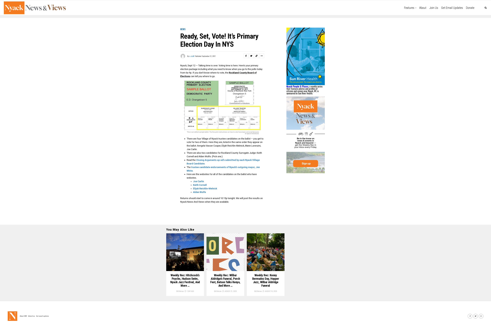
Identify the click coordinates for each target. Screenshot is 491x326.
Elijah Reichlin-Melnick (205, 188)
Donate (470, 8)
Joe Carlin (198, 181)
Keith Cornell (200, 185)
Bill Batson (180, 291)
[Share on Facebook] (246, 56)
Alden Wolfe (199, 192)
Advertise (31, 316)
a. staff (191, 56)
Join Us (433, 8)
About (422, 8)
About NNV (23, 316)
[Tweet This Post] (251, 56)
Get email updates (452, 8)
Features (409, 8)
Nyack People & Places (297, 86)
